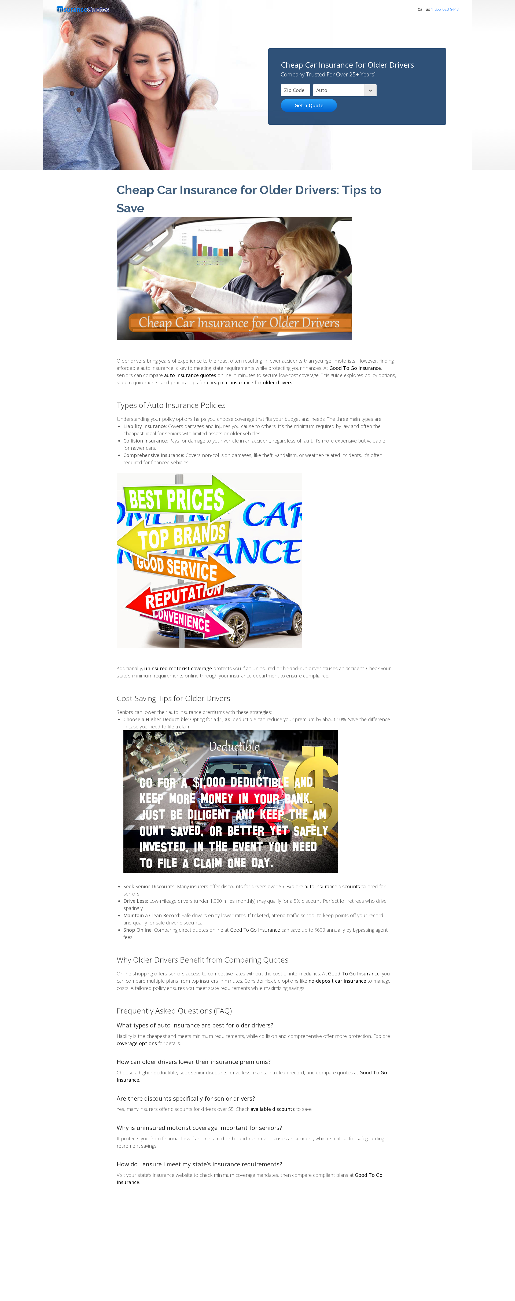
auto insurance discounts (332, 886)
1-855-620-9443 (445, 9)
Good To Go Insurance (355, 368)
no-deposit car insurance (337, 981)
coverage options (137, 1043)
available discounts (273, 1109)
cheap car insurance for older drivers (249, 382)
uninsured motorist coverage (178, 668)
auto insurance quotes (190, 375)
